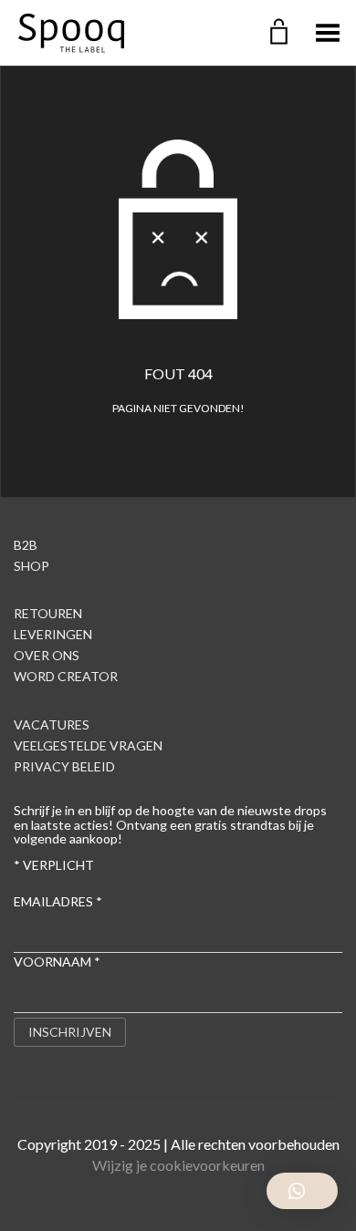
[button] (302, 1191)
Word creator (66, 676)
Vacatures (51, 724)
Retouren (48, 613)
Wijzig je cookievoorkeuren (178, 1165)
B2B (25, 545)
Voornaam (57, 961)
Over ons (46, 655)
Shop (31, 566)
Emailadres (58, 901)
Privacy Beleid (64, 766)
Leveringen (53, 634)
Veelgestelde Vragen (88, 745)
